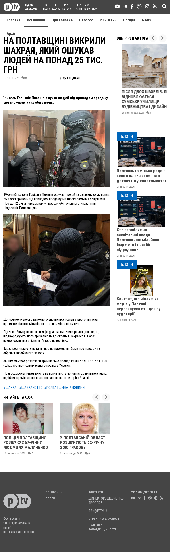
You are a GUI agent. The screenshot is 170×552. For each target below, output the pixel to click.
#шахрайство (30, 387)
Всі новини (36, 20)
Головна (13, 20)
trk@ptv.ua (97, 511)
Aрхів (11, 33)
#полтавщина (56, 387)
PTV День (108, 20)
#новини (77, 387)
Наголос (86, 20)
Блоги (147, 20)
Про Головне (62, 20)
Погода (129, 20)
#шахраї (10, 387)
